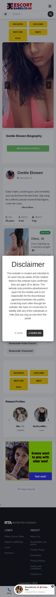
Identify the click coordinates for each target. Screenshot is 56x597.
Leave (19, 333)
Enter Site (35, 333)
